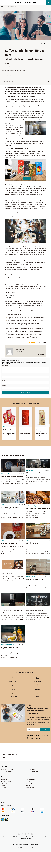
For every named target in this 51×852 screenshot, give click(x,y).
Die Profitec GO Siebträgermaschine (12, 476)
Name (4, 375)
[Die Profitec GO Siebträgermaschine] (13, 465)
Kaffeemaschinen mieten (7, 76)
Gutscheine (3, 787)
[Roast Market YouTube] (25, 834)
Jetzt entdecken (27, 178)
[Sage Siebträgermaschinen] (38, 599)
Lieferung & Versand (30, 779)
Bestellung (3, 785)
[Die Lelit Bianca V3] (38, 531)
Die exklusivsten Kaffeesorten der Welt (38, 508)
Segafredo (14, 122)
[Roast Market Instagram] (19, 834)
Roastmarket (4, 791)
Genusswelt (4, 571)
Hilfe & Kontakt (4, 779)
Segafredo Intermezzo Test (9, 543)
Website (4, 385)
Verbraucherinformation (37, 842)
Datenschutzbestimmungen (36, 737)
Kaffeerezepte (10, 644)
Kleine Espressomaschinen (34, 473)
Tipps (7, 43)
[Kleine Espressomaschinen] (38, 463)
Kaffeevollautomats (9, 264)
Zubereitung (8, 297)
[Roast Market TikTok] (22, 834)
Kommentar (5, 365)
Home (2, 6)
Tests (27, 540)
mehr (48, 553)
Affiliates (28, 800)
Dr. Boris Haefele (9, 65)
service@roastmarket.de (33, 771)
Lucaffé (12, 119)
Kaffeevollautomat (9, 155)
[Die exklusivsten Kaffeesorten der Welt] (38, 497)
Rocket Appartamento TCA (34, 579)
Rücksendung (29, 783)
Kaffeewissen (29, 576)
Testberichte (38, 681)
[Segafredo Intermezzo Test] (13, 531)
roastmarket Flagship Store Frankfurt (9, 800)
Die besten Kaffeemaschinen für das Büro (11, 73)
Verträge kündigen (30, 787)
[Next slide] (48, 425)
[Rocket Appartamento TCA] (38, 567)
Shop (37, 696)
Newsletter (3, 802)
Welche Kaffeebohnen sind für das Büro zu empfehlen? (13, 70)
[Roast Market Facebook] (28, 834)
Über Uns (28, 796)
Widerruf (28, 785)
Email (4, 380)
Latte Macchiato (23, 153)
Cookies (28, 842)
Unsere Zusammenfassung (7, 81)
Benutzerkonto (4, 783)
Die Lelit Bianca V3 (32, 543)
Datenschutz (45, 733)
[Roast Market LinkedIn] (31, 834)
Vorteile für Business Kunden (8, 78)
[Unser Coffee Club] (13, 564)
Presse (27, 798)
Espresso (17, 153)
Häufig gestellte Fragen (6, 781)
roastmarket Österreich (6, 796)
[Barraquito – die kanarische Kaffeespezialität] (13, 634)
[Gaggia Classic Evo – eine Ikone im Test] (13, 599)
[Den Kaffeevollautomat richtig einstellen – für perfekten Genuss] (13, 497)
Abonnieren (45, 729)
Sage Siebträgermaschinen (34, 611)
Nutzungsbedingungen (31, 738)
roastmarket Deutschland (6, 794)
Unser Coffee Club (6, 573)
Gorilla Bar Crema (9, 113)
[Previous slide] (3, 425)
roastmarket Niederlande (6, 798)
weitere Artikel (8, 66)
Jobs (27, 794)
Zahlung (28, 781)
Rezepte (37, 689)
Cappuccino (31, 153)
